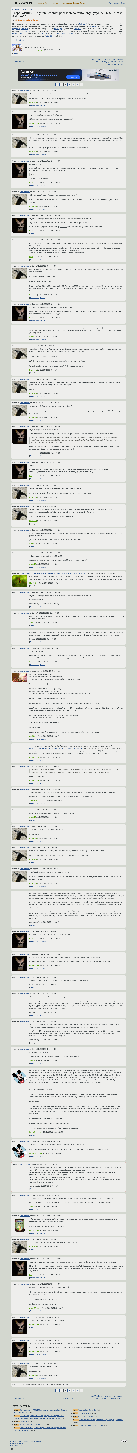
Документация (26, 9)
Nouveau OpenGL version (87, 1410)
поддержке (16, 29)
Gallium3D (83, 24)
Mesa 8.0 (23, 1421)
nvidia (33, 20)
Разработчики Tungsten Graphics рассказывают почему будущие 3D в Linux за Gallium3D (53, 573)
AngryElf (32, 800)
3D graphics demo (84, 1413)
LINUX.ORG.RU (22, 3)
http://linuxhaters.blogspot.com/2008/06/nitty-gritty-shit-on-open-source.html (56, 748)
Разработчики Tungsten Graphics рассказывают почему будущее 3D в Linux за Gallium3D (67, 14)
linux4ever (33, 103)
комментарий (25, 91)
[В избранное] (121, 24)
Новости (40, 3)
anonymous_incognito (37, 50)
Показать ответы (35, 126)
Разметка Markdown (36, 1441)
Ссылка (15, 53)
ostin (31, 757)
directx (19, 20)
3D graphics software (85, 1416)
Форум (62, 3)
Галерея (48, 3)
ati (16, 20)
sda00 (31, 736)
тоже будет (58, 29)
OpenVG (22, 33)
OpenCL (15, 33)
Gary (31, 123)
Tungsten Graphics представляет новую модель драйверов (101, 1420)
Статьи (55, 3)
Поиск (82, 3)
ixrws (31, 257)
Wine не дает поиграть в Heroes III (31, 1424)
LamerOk (32, 1132)
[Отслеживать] (121, 30)
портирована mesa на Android (63, 33)
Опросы (68, 3)
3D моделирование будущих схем (90, 1425)
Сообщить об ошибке (16, 1443)
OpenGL (67, 31)
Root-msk (27, 45)
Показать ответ (34, 105)
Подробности (20, 40)
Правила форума (23, 1441)
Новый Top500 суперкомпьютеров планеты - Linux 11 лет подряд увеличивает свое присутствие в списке (106, 61)
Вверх (124, 1441)
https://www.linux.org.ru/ (17, 1445)
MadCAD (32, 583)
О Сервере (13, 1441)
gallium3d (26, 20)
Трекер (76, 3)
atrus (31, 1230)
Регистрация (114, 3)
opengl (38, 20)
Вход (123, 3)
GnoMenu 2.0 (19, 62)
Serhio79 (32, 337)
